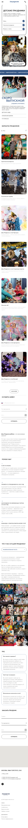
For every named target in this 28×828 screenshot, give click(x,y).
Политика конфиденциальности (7, 818)
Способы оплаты (4, 807)
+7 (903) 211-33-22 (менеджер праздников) (11, 778)
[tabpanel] (14, 569)
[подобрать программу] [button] (17, 103)
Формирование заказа (5, 805)
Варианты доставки (5, 809)
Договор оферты (4, 816)
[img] (14, 51)
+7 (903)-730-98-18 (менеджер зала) (9, 777)
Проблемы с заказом (5, 811)
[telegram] (3, 784)
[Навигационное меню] (2, 1)
